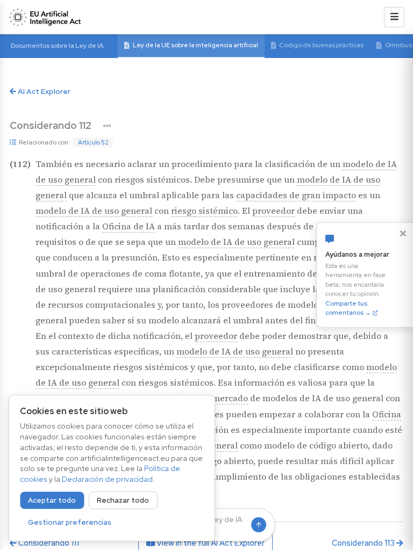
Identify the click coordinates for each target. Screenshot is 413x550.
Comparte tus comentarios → (348, 308)
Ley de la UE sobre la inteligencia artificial (195, 45)
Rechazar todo (123, 500)
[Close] (402, 233)
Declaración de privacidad (107, 479)
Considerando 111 (48, 543)
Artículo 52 (93, 142)
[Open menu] (394, 17)
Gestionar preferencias (69, 522)
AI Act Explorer (43, 91)
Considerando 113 (364, 543)
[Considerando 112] (107, 126)
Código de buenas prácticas (321, 45)
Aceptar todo (52, 500)
